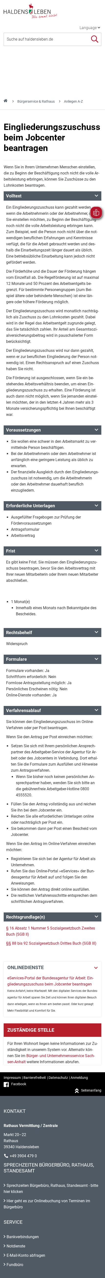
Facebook (18, 1084)
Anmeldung (79, 1078)
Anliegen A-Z (73, 101)
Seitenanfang (91, 1090)
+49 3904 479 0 (23, 1156)
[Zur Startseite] (52, 11)
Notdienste (16, 1246)
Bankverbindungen (23, 1237)
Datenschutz (58, 1078)
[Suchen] (94, 39)
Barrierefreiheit (34, 1078)
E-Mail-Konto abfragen (26, 1255)
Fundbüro (15, 1264)
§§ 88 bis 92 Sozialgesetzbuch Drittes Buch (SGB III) (51, 943)
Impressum (12, 1078)
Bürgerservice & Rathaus (36, 101)
